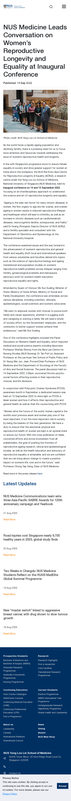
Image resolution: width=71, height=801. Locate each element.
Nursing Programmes (13, 682)
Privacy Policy (10, 793)
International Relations (14, 736)
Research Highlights (48, 660)
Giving (41, 728)
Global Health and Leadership (52, 712)
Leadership (8, 729)
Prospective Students (15, 656)
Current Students (48, 690)
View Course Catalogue (14, 694)
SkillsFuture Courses (13, 698)
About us (8, 724)
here (39, 473)
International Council (13, 740)
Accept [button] (63, 786)
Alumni (41, 732)
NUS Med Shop (46, 736)
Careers (7, 732)
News (41, 724)
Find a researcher (46, 664)
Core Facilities (45, 668)
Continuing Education (15, 690)
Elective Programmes (48, 694)
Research (43, 656)
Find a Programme (12, 716)
